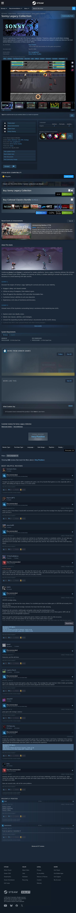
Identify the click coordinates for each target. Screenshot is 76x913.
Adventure (48, 58)
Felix (8, 764)
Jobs (23, 873)
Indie (32, 58)
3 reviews (9, 471)
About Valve (25, 870)
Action (9, 140)
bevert (8, 644)
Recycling (25, 880)
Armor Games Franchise (24, 13)
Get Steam (57, 870)
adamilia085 (10, 525)
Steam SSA (7, 873)
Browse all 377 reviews (38, 846)
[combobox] (52, 8)
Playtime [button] (51, 447)
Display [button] (60, 447)
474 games (9, 672)
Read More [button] (69, 623)
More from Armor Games (19, 351)
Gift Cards (7, 883)
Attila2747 (10, 699)
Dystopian (54, 58)
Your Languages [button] (11, 455)
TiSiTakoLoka (11, 726)
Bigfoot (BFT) (11, 498)
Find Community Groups (10, 159)
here (35, 411)
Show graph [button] (68, 450)
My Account (57, 880)
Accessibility (40, 873)
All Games (4, 13)
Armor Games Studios (34, 54)
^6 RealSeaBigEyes (13, 556)
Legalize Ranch (11, 670)
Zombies (42, 58)
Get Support (57, 876)
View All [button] (71, 221)
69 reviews (17, 728)
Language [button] (30, 447)
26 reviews (9, 589)
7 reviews (16, 558)
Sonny (11, 146)
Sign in (3, 114)
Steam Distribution (9, 880)
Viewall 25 (69, 136)
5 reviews (9, 499)
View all (70, 405)
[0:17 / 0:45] (37, 81)
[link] (54, 212)
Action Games (12, 13)
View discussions (8, 157)
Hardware (25, 876)
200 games (9, 646)
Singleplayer (62, 58)
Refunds (39, 883)
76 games (9, 558)
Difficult (37, 58)
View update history (9, 151)
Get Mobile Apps (58, 873)
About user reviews (6, 426)
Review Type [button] (6, 447)
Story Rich (27, 58)
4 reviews (9, 701)
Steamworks (7, 876)
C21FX (9, 587)
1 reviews (9, 527)
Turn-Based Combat (18, 58)
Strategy (10, 58)
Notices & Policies (42, 876)
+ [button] (66, 58)
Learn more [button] (68, 176)
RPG (5, 58)
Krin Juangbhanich (33, 52)
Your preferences (18, 426)
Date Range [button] (41, 447)
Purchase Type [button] (18, 447)
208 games (9, 728)
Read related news (9, 154)
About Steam (7, 870)
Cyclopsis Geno (11, 469)
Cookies (39, 880)
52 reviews (17, 672)
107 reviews (9, 765)
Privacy (39, 870)
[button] (4, 8)
